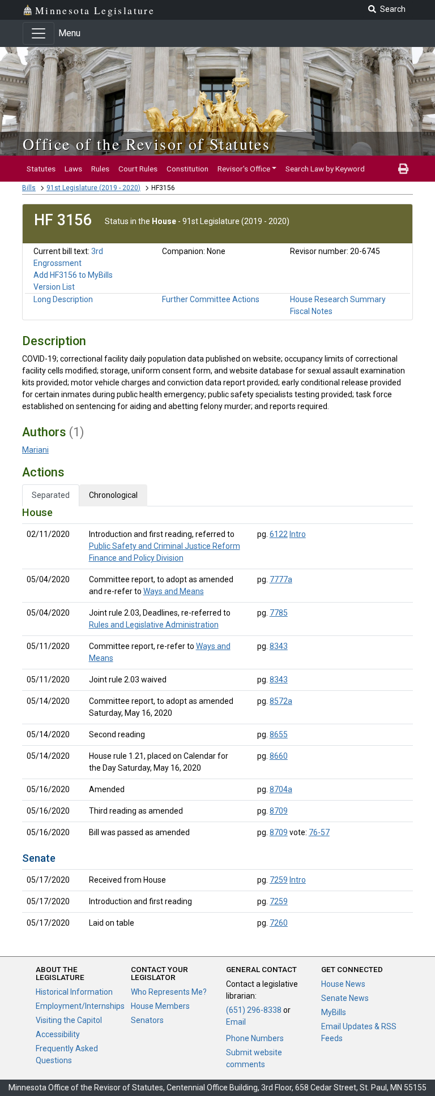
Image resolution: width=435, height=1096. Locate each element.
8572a (281, 701)
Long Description (63, 299)
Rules (100, 168)
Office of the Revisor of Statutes (146, 143)
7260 (279, 922)
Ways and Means (173, 591)
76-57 (319, 832)
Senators (147, 1020)
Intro (297, 534)
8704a (281, 789)
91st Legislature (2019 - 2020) (93, 188)
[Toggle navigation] (38, 33)
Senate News (345, 998)
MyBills (333, 1012)
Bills (29, 188)
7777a (281, 579)
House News (343, 983)
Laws (73, 168)
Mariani (35, 449)
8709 (279, 810)
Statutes (41, 168)
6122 (279, 534)
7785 (279, 612)
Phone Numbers (255, 1038)
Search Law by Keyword (325, 168)
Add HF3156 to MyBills (73, 275)
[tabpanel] (217, 720)
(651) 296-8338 (254, 1010)
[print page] (403, 168)
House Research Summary (338, 299)
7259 (279, 879)
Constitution (187, 168)
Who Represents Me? (169, 991)
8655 (279, 734)
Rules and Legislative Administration (154, 624)
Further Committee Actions (210, 299)
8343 (279, 646)
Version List (54, 286)
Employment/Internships (80, 1006)
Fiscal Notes (311, 311)
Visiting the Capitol (69, 1020)
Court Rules (137, 168)
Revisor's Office (244, 168)
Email (236, 1021)
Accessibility (58, 1034)
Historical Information (74, 991)
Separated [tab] (51, 495)
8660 (279, 755)
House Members (160, 1006)
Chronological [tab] (113, 495)
